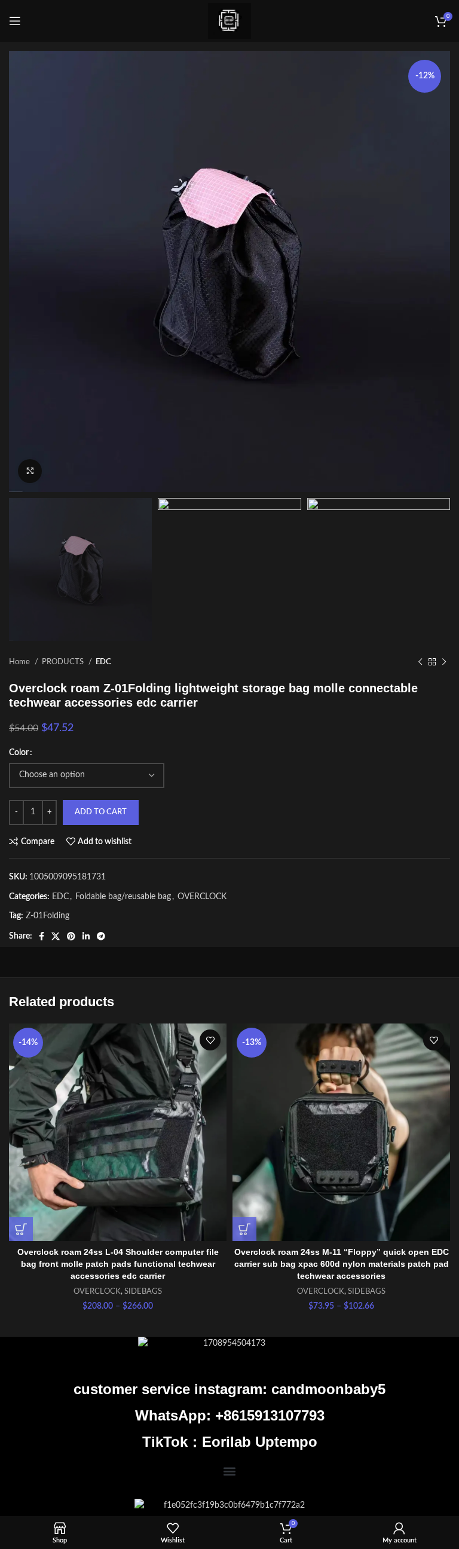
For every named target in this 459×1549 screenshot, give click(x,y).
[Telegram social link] (101, 936)
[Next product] (444, 662)
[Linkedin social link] (86, 936)
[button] (230, 1471)
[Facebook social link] (41, 936)
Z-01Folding (47, 916)
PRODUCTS (63, 662)
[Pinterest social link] (71, 936)
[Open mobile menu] (15, 21)
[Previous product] (420, 662)
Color (19, 752)
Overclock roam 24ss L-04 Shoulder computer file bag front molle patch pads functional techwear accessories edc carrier (118, 1263)
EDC (103, 662)
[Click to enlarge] (30, 471)
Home (20, 662)
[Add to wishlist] (210, 1039)
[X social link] (55, 936)
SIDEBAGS (143, 1291)
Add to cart (101, 812)
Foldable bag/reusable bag (123, 897)
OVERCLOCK (202, 897)
